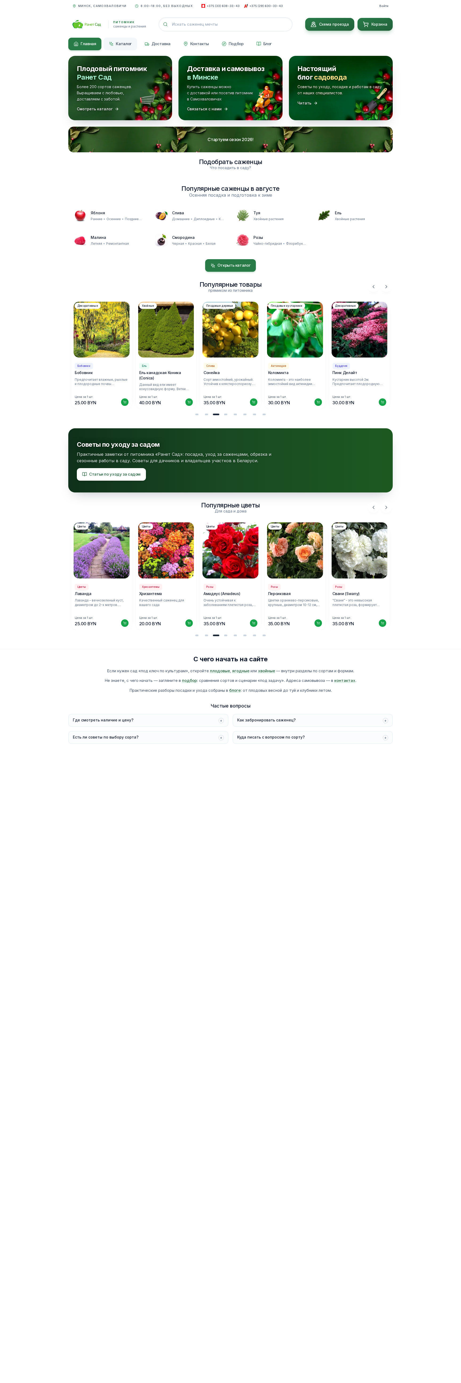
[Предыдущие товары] (373, 286)
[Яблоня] (80, 215)
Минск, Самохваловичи (102, 6)
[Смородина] (161, 240)
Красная (195, 244)
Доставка (161, 43)
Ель (338, 213)
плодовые (220, 670)
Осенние (113, 219)
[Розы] (242, 240)
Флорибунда (296, 244)
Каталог (124, 43)
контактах (344, 680)
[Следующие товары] (386, 286)
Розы (258, 237)
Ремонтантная (117, 244)
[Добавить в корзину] (125, 402)
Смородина (183, 237)
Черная (178, 244)
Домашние (181, 219)
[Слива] (161, 215)
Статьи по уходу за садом (115, 474)
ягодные (240, 670)
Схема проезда (334, 24)
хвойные (266, 670)
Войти (383, 6)
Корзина (379, 24)
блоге (235, 690)
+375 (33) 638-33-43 (223, 6)
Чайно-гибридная (267, 244)
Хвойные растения (268, 219)
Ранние (96, 219)
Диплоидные (204, 219)
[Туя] (242, 215)
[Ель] (324, 215)
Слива (178, 213)
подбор (189, 680)
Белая (211, 244)
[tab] (197, 414)
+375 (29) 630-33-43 (266, 6)
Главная (88, 43)
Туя (256, 213)
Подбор (236, 43)
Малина (98, 237)
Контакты (199, 43)
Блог (267, 43)
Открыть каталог (234, 265)
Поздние (132, 219)
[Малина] (80, 240)
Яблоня (98, 213)
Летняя (96, 244)
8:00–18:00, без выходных (167, 6)
